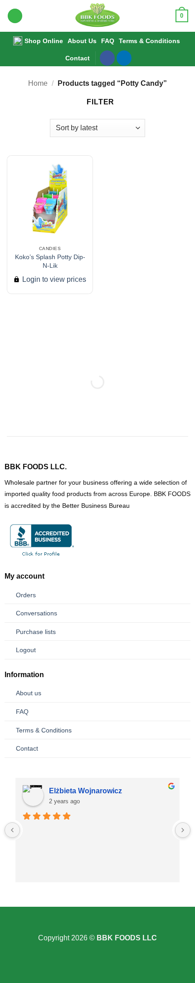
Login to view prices (53, 279)
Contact (77, 58)
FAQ (107, 40)
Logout (26, 650)
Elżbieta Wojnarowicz (85, 791)
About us (28, 693)
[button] (15, 16)
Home (38, 83)
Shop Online (43, 40)
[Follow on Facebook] (107, 58)
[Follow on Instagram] (97, 926)
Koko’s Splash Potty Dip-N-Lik (50, 261)
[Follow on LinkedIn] (124, 58)
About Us (82, 40)
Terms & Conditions (149, 40)
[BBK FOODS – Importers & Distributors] (97, 16)
